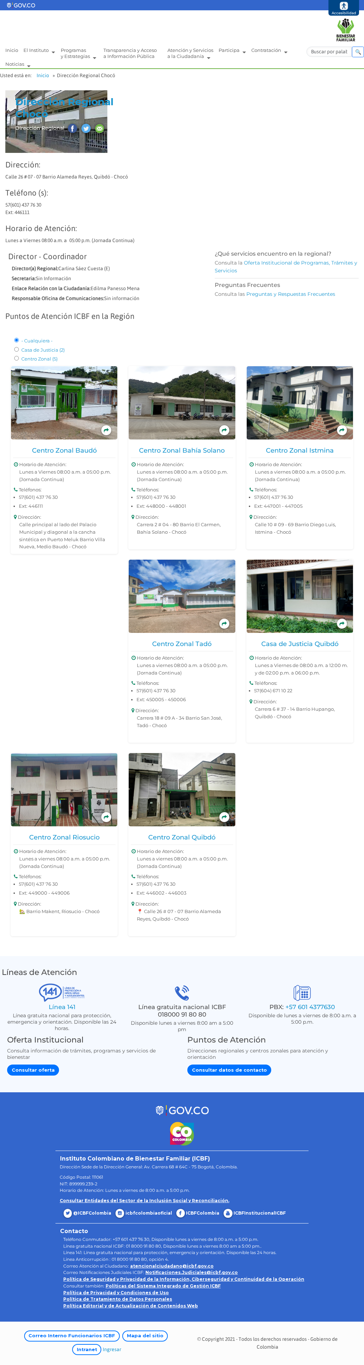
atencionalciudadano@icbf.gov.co (172, 1266)
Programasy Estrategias (76, 53)
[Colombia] (182, 1133)
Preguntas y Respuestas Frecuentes (290, 294)
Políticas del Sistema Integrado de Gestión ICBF (163, 1286)
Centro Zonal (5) (39, 359)
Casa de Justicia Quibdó (299, 643)
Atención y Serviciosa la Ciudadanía (190, 53)
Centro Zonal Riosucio (64, 837)
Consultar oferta (33, 1070)
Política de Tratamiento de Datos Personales (117, 1299)
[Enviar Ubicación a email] (100, 128)
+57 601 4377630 (310, 1007)
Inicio (11, 50)
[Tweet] (86, 128)
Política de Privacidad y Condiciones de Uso (116, 1292)
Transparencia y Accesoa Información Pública (130, 53)
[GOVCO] (182, 1110)
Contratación (266, 50)
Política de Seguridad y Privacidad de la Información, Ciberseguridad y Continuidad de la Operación (183, 1279)
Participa (230, 50)
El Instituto (36, 50)
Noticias (15, 64)
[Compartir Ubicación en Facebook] (72, 128)
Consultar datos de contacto (229, 1070)
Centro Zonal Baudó (64, 450)
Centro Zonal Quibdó (181, 837)
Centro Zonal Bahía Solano (182, 450)
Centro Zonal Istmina (300, 450)
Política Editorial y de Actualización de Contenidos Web (130, 1305)
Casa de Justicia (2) (43, 350)
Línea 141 (62, 1007)
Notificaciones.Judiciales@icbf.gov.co (191, 1272)
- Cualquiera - (37, 340)
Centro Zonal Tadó (182, 643)
